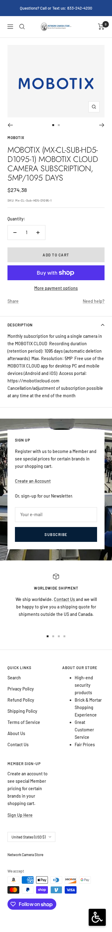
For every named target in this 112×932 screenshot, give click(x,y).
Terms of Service (23, 722)
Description (20, 325)
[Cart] (101, 27)
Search (14, 677)
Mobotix (15, 137)
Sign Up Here (20, 815)
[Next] (102, 125)
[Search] (22, 26)
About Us (16, 733)
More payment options (56, 288)
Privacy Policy (20, 688)
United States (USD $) (28, 837)
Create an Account (33, 481)
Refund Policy (20, 700)
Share (13, 301)
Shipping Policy (22, 711)
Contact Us (65, 599)
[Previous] (10, 125)
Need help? (94, 301)
